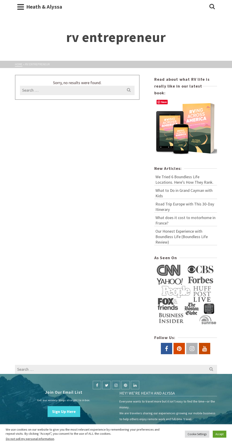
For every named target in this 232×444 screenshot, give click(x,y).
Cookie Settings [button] (197, 434)
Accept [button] (219, 434)
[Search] (212, 7)
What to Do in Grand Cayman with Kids (184, 193)
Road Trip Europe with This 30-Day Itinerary (184, 206)
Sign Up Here (64, 411)
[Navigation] (20, 7)
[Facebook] (97, 385)
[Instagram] (116, 385)
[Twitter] (106, 385)
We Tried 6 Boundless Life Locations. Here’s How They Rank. (184, 179)
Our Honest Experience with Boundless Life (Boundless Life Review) (181, 237)
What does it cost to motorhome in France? (185, 220)
